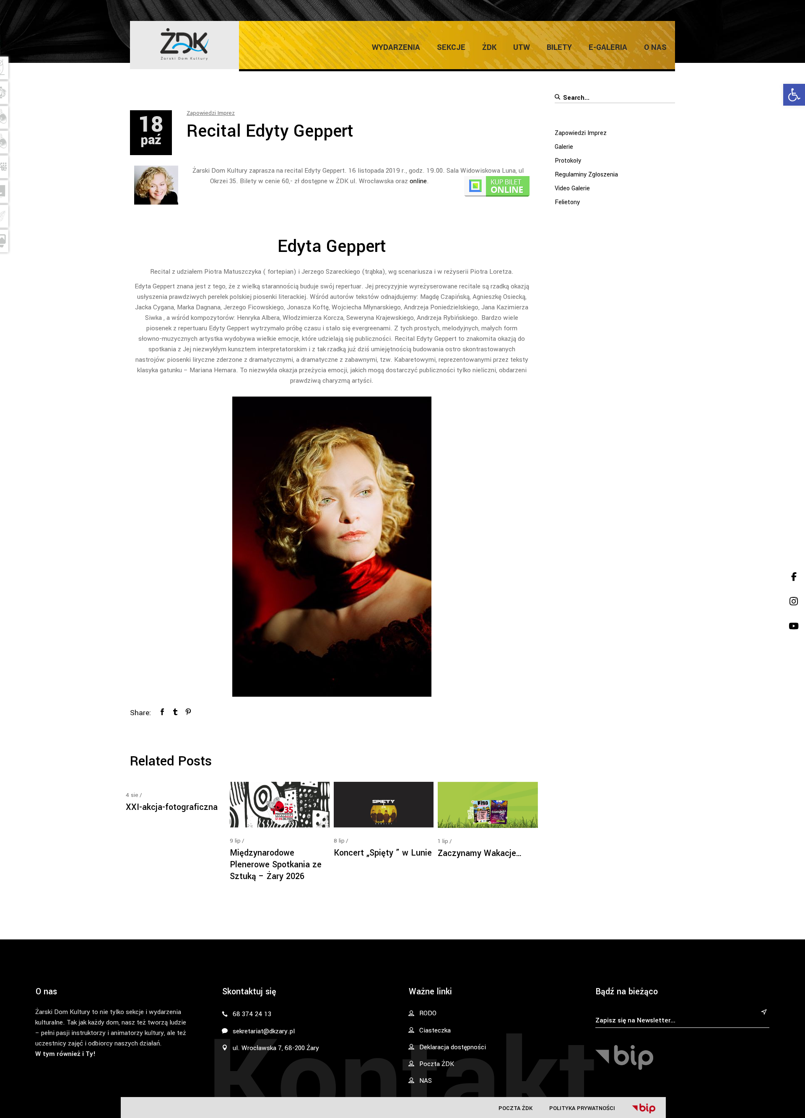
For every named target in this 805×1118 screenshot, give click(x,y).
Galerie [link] (564, 147)
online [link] (418, 181)
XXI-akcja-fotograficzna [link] (172, 807)
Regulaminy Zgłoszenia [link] (586, 174)
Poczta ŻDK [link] (515, 1108)
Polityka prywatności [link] (582, 1108)
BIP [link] (643, 1108)
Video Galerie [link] (572, 188)
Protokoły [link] (568, 160)
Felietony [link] (567, 202)
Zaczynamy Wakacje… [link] (480, 853)
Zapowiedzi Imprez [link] (211, 113)
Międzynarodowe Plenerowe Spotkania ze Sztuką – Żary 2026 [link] (276, 864)
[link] (794, 95)
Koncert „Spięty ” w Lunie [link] (383, 853)
